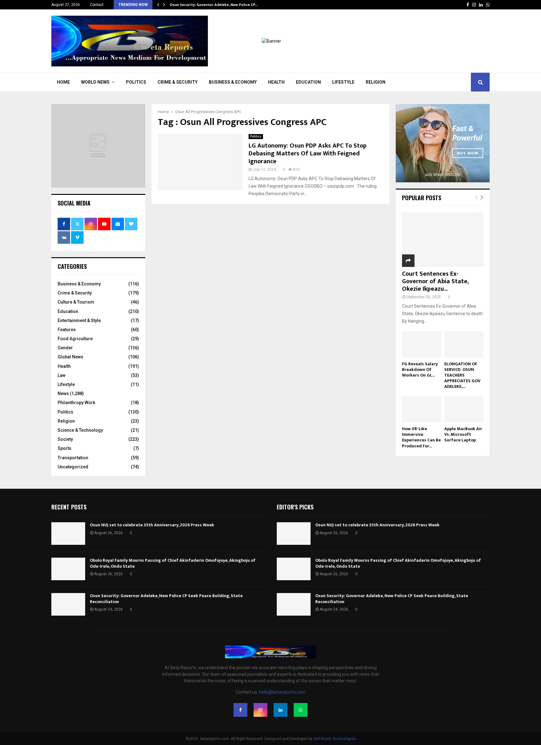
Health (276, 82)
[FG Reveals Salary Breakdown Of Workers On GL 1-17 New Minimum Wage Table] (421, 344)
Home (63, 82)
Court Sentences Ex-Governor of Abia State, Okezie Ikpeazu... (435, 281)
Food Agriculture (75, 338)
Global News (70, 356)
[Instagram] (260, 710)
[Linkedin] (280, 710)
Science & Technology (80, 430)
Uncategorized (73, 466)
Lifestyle (343, 82)
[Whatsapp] (300, 710)
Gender (65, 347)
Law (61, 375)
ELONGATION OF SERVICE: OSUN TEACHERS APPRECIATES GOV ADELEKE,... (462, 375)
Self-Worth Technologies (334, 739)
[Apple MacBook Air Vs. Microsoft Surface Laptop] (463, 409)
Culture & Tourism (76, 302)
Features (67, 329)
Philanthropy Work (76, 402)
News (63, 393)
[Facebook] (240, 710)
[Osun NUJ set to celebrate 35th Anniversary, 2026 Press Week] (68, 533)
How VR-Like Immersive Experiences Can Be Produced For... (421, 437)
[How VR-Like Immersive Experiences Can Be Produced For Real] (421, 409)
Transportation (73, 457)
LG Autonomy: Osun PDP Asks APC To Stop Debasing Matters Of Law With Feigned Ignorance (308, 153)
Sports (64, 448)
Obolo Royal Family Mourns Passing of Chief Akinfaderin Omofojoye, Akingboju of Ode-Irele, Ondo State (172, 563)
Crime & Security (177, 82)
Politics (136, 82)
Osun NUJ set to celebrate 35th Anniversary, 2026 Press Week (152, 525)
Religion (375, 82)
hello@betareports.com (282, 692)
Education (308, 82)
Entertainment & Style (79, 320)
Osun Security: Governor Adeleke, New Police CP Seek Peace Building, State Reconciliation (166, 598)
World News (95, 82)
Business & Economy (233, 82)
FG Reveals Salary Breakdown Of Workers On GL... (420, 369)
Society (65, 439)
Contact (97, 5)
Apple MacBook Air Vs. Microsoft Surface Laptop (463, 434)
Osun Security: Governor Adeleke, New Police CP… (214, 5)
